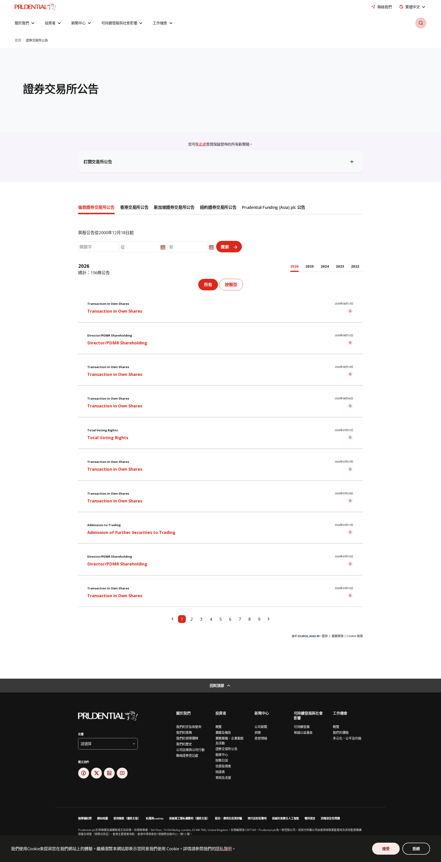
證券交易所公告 (226, 749)
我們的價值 (341, 732)
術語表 (220, 772)
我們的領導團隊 (187, 738)
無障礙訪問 (85, 818)
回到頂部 (217, 685)
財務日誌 (221, 760)
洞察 (257, 732)
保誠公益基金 (303, 732)
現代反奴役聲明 (257, 818)
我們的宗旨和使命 (188, 726)
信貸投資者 (223, 766)
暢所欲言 (310, 818)
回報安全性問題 (330, 818)
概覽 (218, 726)
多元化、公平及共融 (347, 738)
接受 (385, 848)
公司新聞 (260, 726)
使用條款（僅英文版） (127, 818)
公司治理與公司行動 (190, 749)
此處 (202, 144)
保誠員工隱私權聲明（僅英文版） (189, 818)
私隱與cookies (155, 818)
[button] (25, 23)
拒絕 (416, 848)
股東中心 (221, 754)
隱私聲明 (223, 848)
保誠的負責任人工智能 (285, 818)
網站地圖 (102, 818)
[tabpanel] (220, 437)
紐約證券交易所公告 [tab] (218, 207)
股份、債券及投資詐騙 (228, 818)
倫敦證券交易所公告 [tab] (96, 207)
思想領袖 (260, 738)
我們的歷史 (184, 744)
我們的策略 (184, 732)
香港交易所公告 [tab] (134, 207)
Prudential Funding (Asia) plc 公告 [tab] (273, 207)
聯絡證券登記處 (187, 755)
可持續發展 (302, 726)
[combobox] (412, 7)
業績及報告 (223, 732)
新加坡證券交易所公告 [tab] (174, 207)
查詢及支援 (223, 777)
